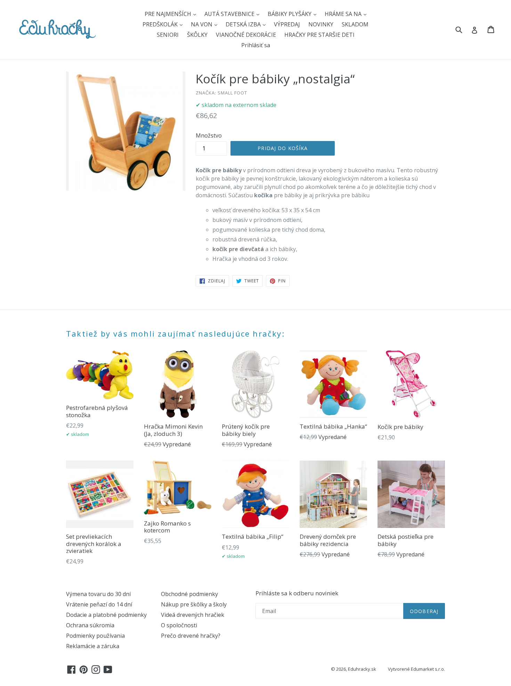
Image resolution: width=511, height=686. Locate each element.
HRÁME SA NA (344, 14)
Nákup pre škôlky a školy (194, 604)
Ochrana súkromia (90, 625)
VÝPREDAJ (287, 24)
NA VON (202, 24)
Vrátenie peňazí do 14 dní (99, 604)
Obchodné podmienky (189, 594)
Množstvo (209, 135)
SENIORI (168, 35)
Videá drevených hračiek (192, 615)
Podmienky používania (95, 635)
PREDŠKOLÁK (161, 24)
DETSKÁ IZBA (244, 24)
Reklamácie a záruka (92, 646)
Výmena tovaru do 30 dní (98, 594)
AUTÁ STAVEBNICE (230, 14)
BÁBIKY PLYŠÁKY (290, 14)
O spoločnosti (179, 625)
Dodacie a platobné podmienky (106, 615)
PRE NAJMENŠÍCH (169, 14)
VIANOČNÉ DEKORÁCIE (246, 35)
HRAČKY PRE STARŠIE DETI (319, 35)
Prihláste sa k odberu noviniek (297, 593)
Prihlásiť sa (255, 45)
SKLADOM (355, 24)
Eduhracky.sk (362, 669)
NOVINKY (320, 24)
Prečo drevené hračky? (190, 635)
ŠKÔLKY (197, 35)
